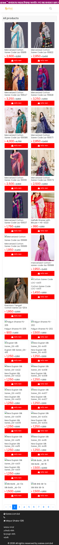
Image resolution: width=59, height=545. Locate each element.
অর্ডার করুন (17, 60)
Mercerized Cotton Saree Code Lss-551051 (16, 179)
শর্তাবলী (6, 537)
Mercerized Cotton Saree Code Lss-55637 (16, 221)
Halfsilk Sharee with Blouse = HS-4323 (40, 221)
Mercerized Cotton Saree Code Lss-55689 (16, 245)
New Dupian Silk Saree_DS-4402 (13, 398)
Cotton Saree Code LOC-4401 (41, 287)
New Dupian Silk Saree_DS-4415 (12, 445)
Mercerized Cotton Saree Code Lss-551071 (42, 136)
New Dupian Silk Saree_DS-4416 (39, 445)
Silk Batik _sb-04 (13, 487)
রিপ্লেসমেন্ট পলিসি (9, 534)
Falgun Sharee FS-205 (15, 328)
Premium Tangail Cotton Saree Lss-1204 (16, 306)
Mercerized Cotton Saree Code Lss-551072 (42, 179)
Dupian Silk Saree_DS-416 (15, 351)
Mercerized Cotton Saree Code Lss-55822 (42, 51)
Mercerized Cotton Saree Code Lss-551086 (16, 136)
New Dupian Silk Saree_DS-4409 (13, 421)
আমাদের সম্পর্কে (9, 527)
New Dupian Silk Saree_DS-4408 (39, 374)
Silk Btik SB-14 (37, 487)
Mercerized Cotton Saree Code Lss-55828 (42, 93)
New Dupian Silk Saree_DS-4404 (39, 421)
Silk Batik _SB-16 (39, 464)
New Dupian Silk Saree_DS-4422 (12, 374)
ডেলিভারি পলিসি (9, 530)
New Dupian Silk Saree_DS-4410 (39, 351)
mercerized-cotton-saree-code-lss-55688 (42, 264)
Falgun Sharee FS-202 (42, 328)
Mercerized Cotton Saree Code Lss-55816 (15, 51)
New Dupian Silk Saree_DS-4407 (39, 398)
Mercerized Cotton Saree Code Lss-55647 (16, 93)
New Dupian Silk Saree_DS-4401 (12, 468)
